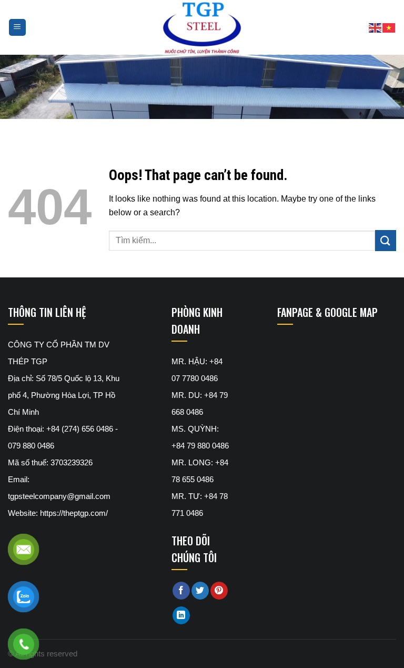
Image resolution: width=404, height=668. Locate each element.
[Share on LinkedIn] (181, 615)
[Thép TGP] (201, 27)
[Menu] (17, 27)
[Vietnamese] (389, 27)
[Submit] (385, 240)
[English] (375, 27)
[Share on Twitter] (200, 591)
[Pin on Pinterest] (219, 591)
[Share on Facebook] (181, 591)
